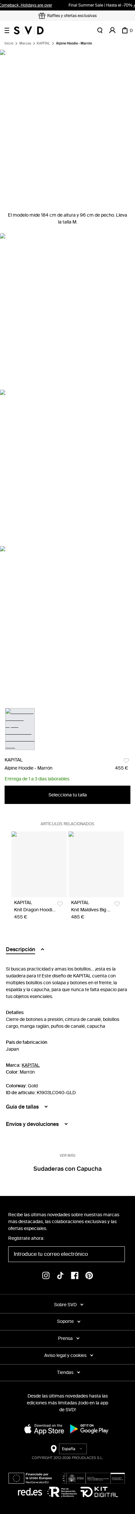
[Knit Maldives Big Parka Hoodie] (96, 864)
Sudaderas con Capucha (67, 1169)
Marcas (25, 43)
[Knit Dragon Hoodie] (39, 864)
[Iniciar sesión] (112, 30)
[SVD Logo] (29, 30)
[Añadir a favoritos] (126, 761)
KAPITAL (43, 43)
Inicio (9, 43)
